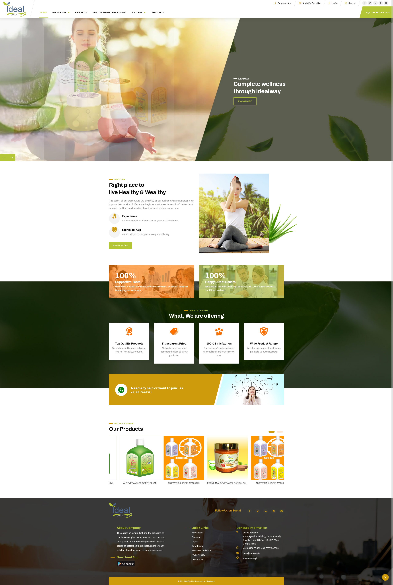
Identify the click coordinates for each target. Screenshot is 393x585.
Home (43, 12)
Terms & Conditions (201, 550)
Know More (245, 101)
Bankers (196, 537)
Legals (195, 541)
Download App (284, 3)
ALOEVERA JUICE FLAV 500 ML (218, 483)
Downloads (197, 546)
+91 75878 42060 (270, 548)
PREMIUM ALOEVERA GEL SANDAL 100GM (175, 483)
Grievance (157, 12)
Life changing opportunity (110, 12)
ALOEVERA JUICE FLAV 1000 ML (131, 483)
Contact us (197, 559)
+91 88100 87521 (141, 392)
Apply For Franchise (312, 3)
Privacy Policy (198, 555)
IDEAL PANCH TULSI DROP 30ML (262, 483)
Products (81, 12)
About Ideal (197, 533)
